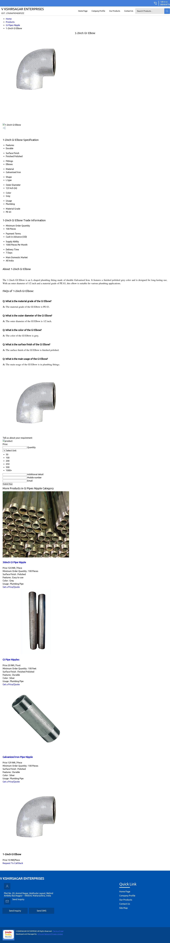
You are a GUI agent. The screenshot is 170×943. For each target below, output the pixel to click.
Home (9, 19)
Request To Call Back (13, 863)
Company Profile (98, 11)
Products (10, 22)
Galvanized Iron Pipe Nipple (18, 757)
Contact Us (128, 11)
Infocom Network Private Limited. (50, 934)
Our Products (114, 11)
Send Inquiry (18, 899)
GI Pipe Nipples (11, 659)
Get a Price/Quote (11, 587)
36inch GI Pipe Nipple (14, 562)
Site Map (123, 908)
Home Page (83, 11)
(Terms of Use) (58, 931)
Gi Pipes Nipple (13, 25)
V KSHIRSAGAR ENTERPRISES (22, 10)
